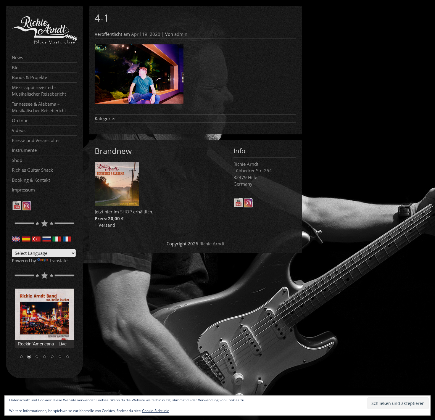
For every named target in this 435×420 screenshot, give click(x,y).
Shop (17, 160)
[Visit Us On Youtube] (17, 209)
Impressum (23, 190)
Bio (15, 67)
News (17, 57)
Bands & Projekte (29, 77)
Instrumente (24, 150)
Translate (58, 260)
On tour (20, 120)
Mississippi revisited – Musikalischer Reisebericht (39, 90)
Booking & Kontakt (31, 180)
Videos (18, 130)
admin (180, 34)
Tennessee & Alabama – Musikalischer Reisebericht (39, 107)
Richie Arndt (211, 244)
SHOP (126, 212)
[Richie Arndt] (44, 43)
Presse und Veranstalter (36, 140)
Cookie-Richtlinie (155, 410)
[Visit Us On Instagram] (26, 209)
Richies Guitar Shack (32, 170)
